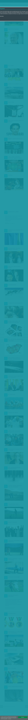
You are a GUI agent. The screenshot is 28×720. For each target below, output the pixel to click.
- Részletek (9, 718)
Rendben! (22, 717)
